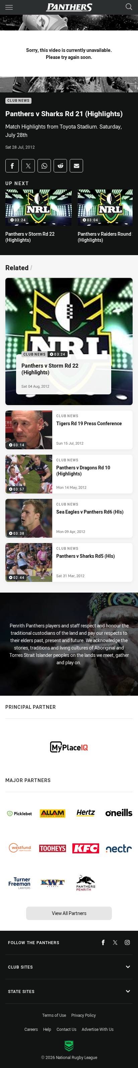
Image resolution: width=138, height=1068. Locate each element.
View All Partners (69, 913)
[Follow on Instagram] (127, 942)
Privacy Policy (83, 1015)
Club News (18, 101)
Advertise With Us (98, 1029)
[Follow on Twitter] (115, 942)
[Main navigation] (9, 7)
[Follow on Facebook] (103, 942)
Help (47, 1029)
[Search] (129, 7)
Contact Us (66, 1029)
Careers (31, 1029)
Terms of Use (54, 1015)
